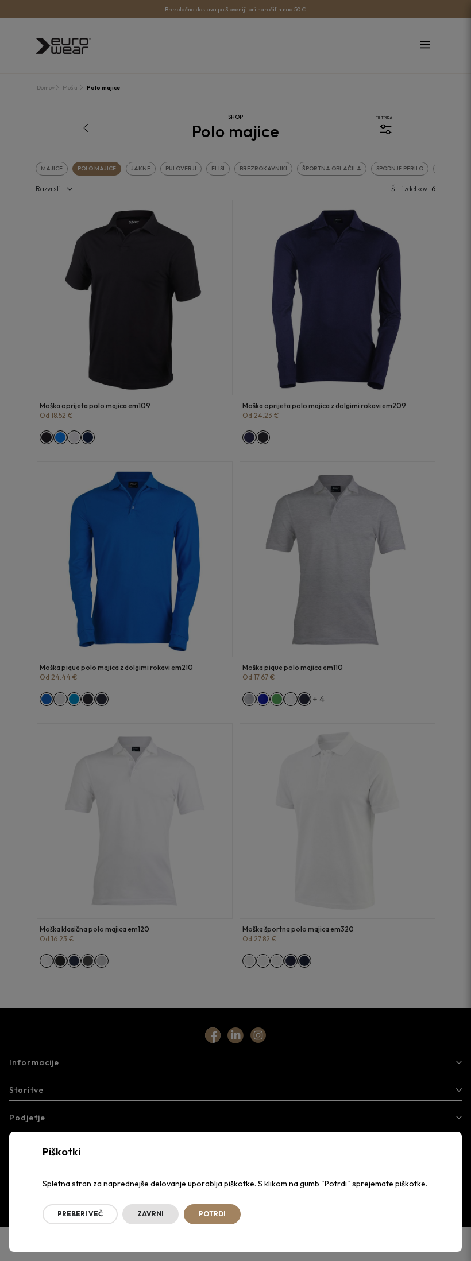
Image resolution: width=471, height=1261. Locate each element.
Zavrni (150, 1213)
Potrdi (212, 1213)
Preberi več (80, 1213)
